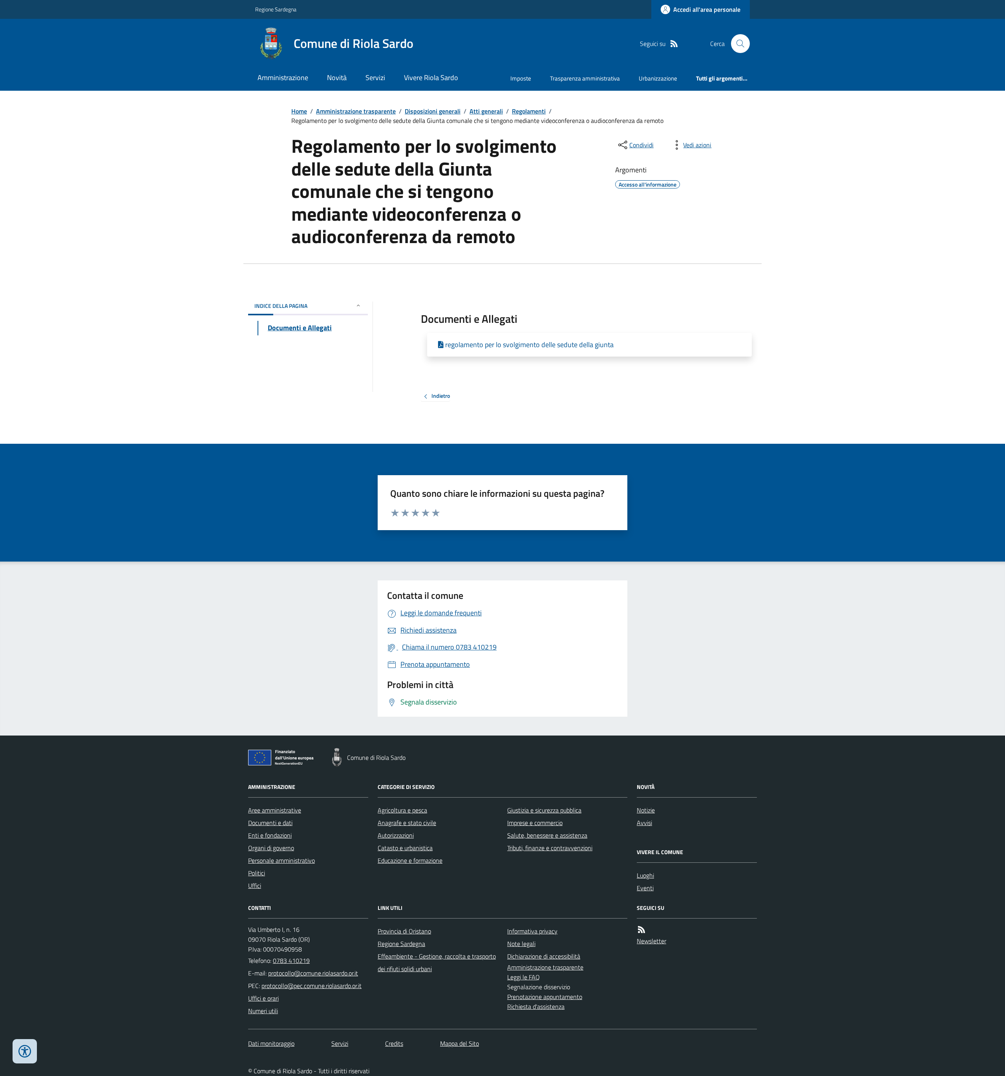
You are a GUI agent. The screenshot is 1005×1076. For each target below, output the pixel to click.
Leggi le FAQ (523, 977)
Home (299, 111)
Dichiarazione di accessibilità (543, 956)
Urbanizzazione (658, 78)
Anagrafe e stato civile (407, 822)
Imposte (520, 78)
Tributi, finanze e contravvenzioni (549, 848)
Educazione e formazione (410, 860)
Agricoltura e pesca (402, 810)
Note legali (521, 943)
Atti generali (486, 111)
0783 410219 (291, 960)
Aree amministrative (274, 810)
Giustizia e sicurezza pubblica (544, 810)
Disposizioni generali (432, 111)
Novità (337, 77)
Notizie (646, 810)
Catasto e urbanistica (405, 848)
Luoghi (645, 875)
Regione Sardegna (275, 9)
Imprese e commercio (535, 822)
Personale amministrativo (281, 860)
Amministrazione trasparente (356, 111)
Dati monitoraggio (271, 1043)
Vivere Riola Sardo (431, 77)
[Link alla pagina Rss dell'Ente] (641, 930)
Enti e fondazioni (270, 835)
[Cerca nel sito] (737, 43)
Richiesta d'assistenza (536, 1006)
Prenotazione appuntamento (544, 996)
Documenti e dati (270, 822)
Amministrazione (283, 77)
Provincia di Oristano (404, 931)
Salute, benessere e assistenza (547, 835)
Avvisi (644, 822)
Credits (394, 1043)
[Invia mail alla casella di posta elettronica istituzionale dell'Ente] (313, 973)
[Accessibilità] (24, 1051)
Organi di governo (271, 848)
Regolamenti (529, 111)
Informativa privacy (532, 931)
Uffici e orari (263, 998)
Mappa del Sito (459, 1043)
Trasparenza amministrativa (585, 78)
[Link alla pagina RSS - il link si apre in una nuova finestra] (674, 44)
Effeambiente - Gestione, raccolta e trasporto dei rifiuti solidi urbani (437, 963)
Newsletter (651, 941)
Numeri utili (263, 1011)
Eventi (645, 888)
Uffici (254, 885)
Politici (256, 873)
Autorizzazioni (396, 835)
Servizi (375, 77)
